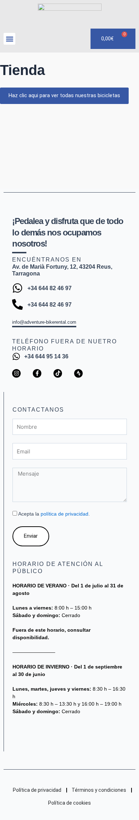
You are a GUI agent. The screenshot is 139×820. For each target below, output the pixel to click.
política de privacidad (64, 514)
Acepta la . (54, 514)
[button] (9, 39)
